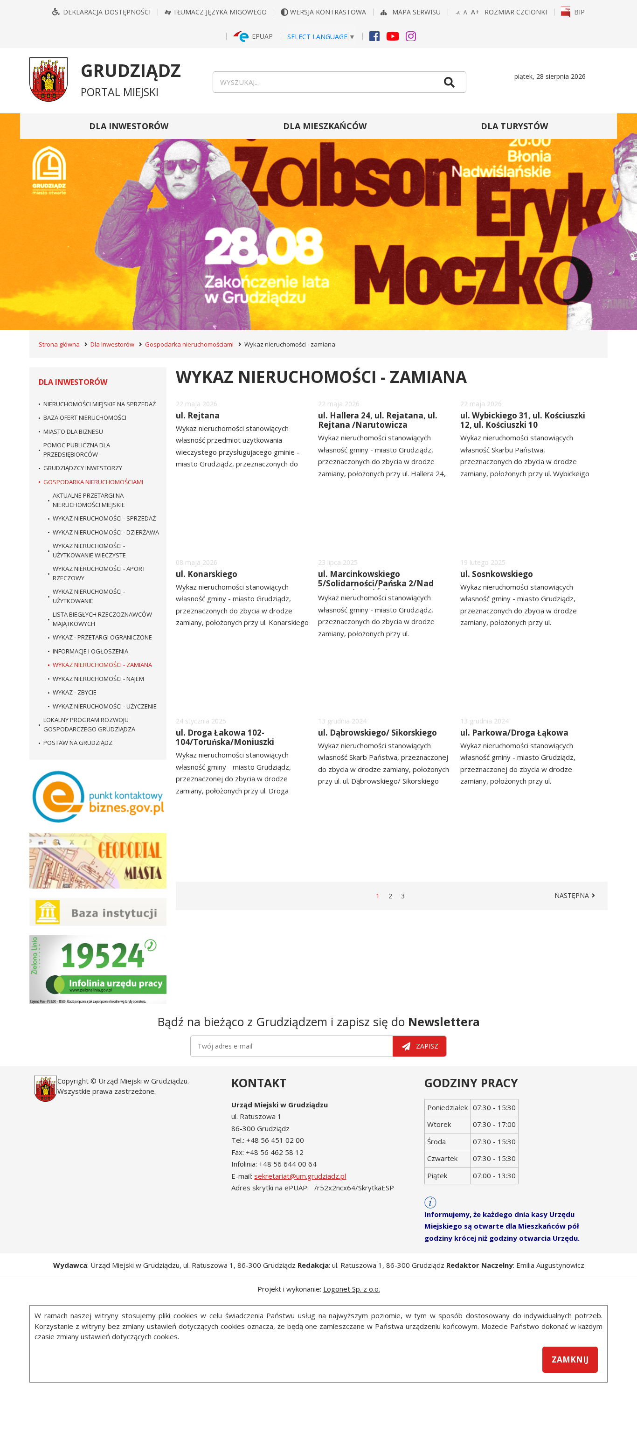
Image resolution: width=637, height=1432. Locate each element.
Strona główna (59, 344)
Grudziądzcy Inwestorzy (82, 468)
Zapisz (427, 1046)
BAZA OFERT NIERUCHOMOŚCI (84, 417)
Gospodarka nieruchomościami (189, 344)
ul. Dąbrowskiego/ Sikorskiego (377, 732)
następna (576, 895)
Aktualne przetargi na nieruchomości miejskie (89, 500)
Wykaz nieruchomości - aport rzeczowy (99, 573)
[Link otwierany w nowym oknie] (97, 796)
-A (458, 13)
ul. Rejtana (198, 415)
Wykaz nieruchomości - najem (98, 678)
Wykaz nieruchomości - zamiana (102, 664)
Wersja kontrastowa (329, 11)
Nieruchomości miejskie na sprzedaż (99, 404)
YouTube (392, 35)
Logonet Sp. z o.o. (351, 1288)
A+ (475, 12)
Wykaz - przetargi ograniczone (102, 637)
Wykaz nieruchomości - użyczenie (105, 706)
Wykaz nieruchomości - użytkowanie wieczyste (89, 550)
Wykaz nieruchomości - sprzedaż (104, 518)
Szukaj (449, 82)
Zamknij (570, 1359)
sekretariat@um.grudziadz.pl (300, 1176)
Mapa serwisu (417, 11)
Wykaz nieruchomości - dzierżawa (106, 532)
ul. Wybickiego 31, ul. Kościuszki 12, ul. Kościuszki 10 (522, 420)
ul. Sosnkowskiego (496, 574)
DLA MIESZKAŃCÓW (325, 126)
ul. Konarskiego (206, 574)
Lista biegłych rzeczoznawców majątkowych (102, 619)
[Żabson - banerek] (318, 221)
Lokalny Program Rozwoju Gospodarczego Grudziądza (89, 724)
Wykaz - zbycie (75, 692)
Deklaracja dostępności (107, 11)
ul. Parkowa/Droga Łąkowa (514, 732)
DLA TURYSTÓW (514, 126)
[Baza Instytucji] (97, 912)
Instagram (411, 35)
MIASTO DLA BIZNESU (73, 431)
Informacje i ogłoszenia (90, 651)
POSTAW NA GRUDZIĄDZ (77, 742)
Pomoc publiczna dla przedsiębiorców (76, 450)
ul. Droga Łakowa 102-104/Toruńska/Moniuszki (225, 737)
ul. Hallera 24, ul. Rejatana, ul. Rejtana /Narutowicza (377, 420)
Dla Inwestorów (128, 126)
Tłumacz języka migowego (220, 11)
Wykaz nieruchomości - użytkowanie (89, 596)
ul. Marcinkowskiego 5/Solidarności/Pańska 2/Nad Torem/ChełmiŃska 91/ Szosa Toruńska (376, 588)
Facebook (374, 35)
